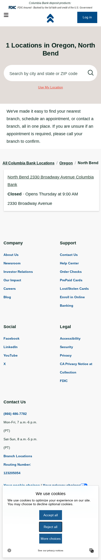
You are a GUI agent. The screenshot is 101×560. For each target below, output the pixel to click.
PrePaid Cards (71, 280)
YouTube (11, 355)
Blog (7, 297)
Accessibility (70, 338)
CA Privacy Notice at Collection (76, 368)
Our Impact (12, 280)
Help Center (69, 263)
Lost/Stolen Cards (74, 288)
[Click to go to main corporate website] (61, 17)
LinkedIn (11, 347)
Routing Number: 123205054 (17, 469)
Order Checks (71, 272)
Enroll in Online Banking (72, 301)
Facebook (11, 338)
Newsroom (12, 263)
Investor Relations (18, 272)
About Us (11, 255)
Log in (87, 17)
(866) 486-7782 (15, 414)
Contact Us (69, 255)
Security (66, 347)
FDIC (64, 381)
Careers (10, 288)
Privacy (66, 355)
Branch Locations (18, 456)
